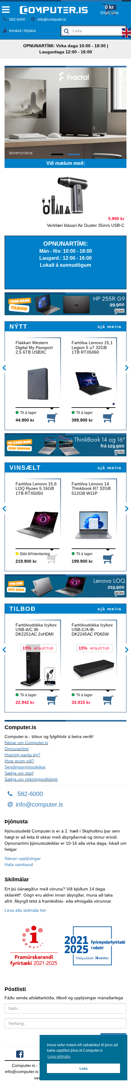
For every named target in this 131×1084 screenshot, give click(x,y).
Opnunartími (17, 748)
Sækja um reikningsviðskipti (31, 779)
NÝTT (18, 326)
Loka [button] (83, 1068)
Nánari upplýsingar (23, 858)
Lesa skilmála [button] (59, 1056)
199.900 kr (82, 561)
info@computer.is (51, 19)
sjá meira (109, 326)
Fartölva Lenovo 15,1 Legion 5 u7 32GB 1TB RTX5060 (92, 348)
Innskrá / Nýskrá (22, 31)
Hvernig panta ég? (22, 754)
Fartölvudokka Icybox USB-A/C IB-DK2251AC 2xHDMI (36, 630)
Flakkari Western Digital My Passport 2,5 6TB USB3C (34, 348)
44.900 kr (25, 420)
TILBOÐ (22, 608)
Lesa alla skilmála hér (25, 910)
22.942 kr (25, 702)
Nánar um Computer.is (26, 742)
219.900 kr (26, 561)
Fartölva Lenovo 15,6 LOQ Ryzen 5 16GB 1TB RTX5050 (36, 489)
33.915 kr (81, 702)
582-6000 (16, 19)
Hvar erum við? (19, 760)
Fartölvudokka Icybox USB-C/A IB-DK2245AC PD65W (92, 630)
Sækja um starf (19, 773)
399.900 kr (82, 420)
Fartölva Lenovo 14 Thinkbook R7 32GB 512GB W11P (91, 489)
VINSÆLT (25, 467)
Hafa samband (19, 864)
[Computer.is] (54, 10)
